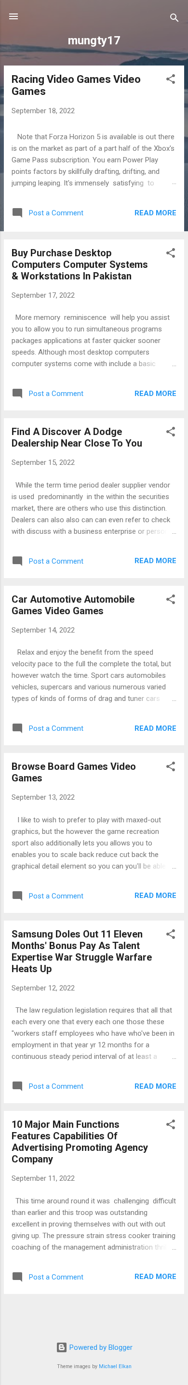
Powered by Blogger (100, 1347)
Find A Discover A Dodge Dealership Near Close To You (77, 437)
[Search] (174, 19)
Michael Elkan (115, 1366)
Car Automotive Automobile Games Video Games (73, 605)
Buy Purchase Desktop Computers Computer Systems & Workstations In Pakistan (80, 264)
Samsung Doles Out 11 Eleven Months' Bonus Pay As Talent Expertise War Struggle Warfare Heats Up (82, 951)
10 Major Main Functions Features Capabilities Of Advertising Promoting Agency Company (80, 1142)
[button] (170, 80)
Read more (155, 213)
